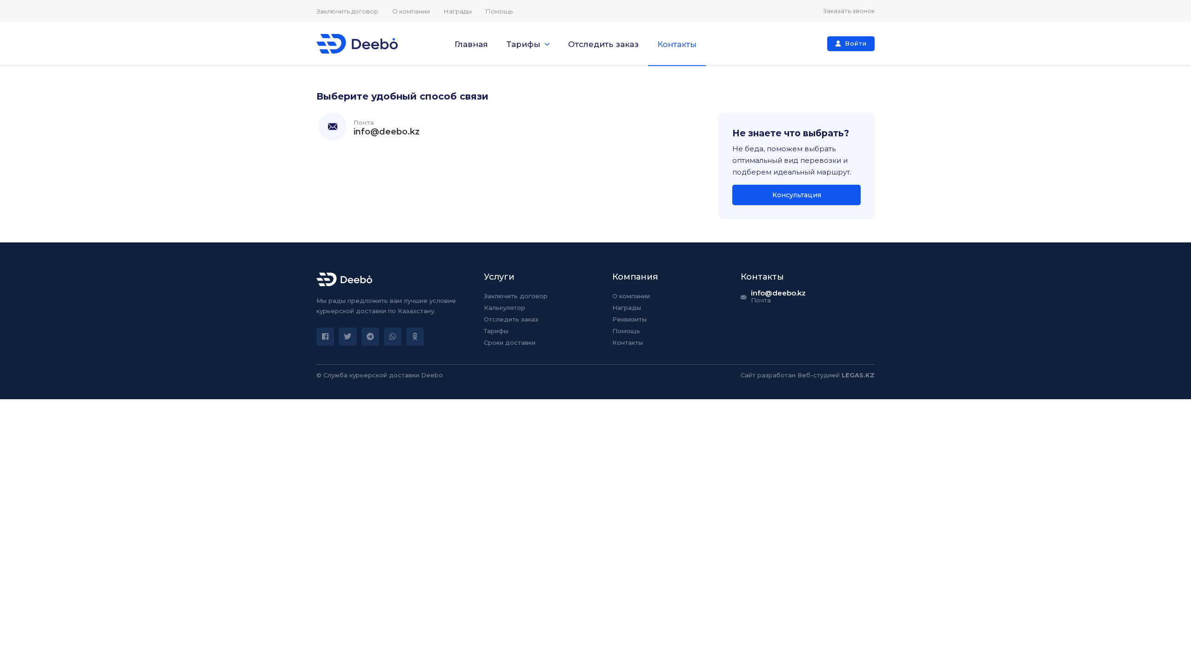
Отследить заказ (603, 44)
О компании (411, 11)
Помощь (499, 11)
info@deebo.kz (387, 132)
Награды (458, 11)
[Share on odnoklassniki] (415, 336)
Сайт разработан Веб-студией (808, 375)
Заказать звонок (849, 10)
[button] (851, 43)
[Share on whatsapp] (392, 336)
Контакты (676, 44)
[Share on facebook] (325, 336)
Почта (364, 122)
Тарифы (523, 44)
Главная (471, 44)
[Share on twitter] (347, 336)
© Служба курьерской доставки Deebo (379, 375)
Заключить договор (347, 11)
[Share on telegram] (370, 336)
